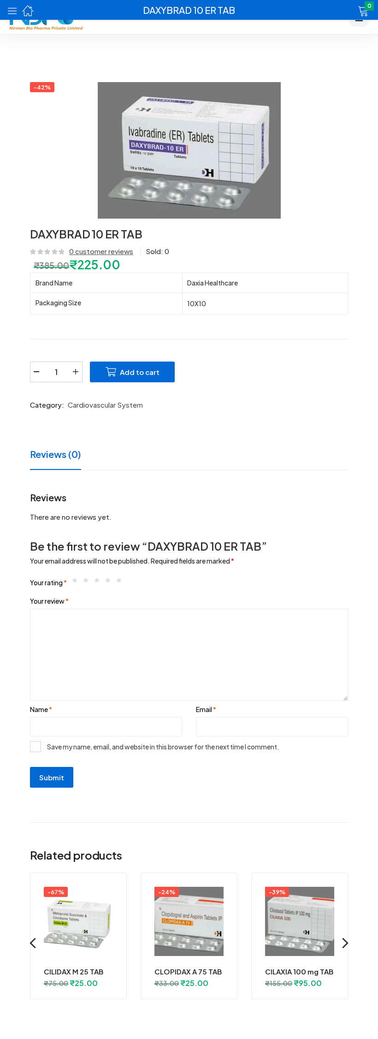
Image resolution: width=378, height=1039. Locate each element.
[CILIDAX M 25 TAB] (78, 921)
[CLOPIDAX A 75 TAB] (189, 921)
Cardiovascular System (105, 404)
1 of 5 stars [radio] (77, 582)
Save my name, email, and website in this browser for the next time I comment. (163, 746)
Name (41, 709)
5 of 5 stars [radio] (121, 582)
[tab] (63, 455)
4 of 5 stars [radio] (110, 582)
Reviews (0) (55, 454)
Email (206, 709)
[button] (351, 10)
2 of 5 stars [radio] (88, 582)
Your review (49, 601)
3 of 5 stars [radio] (99, 582)
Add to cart (139, 372)
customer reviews (101, 251)
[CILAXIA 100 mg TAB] (299, 921)
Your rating (48, 582)
